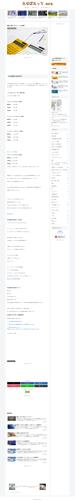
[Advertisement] (27, 65)
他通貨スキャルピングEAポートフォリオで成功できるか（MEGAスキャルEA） (23, 329)
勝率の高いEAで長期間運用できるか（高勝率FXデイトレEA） (21, 324)
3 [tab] (39, 21)
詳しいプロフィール (55, 125)
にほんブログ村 (60, 232)
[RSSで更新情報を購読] (29, 392)
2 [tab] (37, 21)
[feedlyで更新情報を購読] (26, 392)
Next (68, 15)
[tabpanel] (12, 15)
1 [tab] (35, 21)
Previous (6, 15)
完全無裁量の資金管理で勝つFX (15, 321)
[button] (41, 386)
